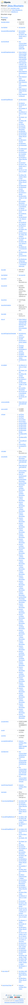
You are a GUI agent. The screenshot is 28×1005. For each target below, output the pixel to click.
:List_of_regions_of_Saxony (23, 171)
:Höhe (21, 346)
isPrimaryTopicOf (7, 785)
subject (4, 365)
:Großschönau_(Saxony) (22, 223)
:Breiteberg (23, 133)
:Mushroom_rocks (22, 226)
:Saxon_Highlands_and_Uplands (22, 36)
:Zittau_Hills (23, 817)
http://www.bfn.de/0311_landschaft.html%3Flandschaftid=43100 (23, 66)
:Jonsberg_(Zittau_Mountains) (23, 159)
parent (4, 286)
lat (3, 730)
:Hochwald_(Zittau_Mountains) (23, 136)
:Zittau (21, 124)
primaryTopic (7, 985)
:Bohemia (22, 143)
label (3, 451)
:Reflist (21, 354)
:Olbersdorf (23, 148)
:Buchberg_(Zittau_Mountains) (23, 182)
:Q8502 (23, 423)
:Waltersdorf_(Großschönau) (23, 248)
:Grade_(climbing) (22, 924)
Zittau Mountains (15, 5)
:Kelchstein (22, 185)
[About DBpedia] (5, 2)
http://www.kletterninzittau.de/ (23, 73)
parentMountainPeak (8, 31)
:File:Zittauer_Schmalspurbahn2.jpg (23, 264)
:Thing (21, 414)
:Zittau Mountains (22, 457)
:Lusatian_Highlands (23, 849)
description (5, 22)
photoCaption (6, 305)
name (3, 278)
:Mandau (22, 131)
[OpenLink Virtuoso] (8, 995)
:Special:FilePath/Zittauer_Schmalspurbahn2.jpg (23, 771)
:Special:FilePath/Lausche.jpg (23, 779)
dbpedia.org (14, 12)
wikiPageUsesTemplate (8, 333)
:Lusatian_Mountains (22, 32)
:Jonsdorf (22, 163)
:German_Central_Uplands (22, 342)
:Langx (21, 353)
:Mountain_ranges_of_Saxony (23, 197)
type (3, 414)
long (3, 735)
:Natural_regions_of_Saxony (23, 113)
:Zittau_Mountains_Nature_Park (23, 176)
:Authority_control (22, 334)
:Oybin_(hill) (23, 801)
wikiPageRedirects (8, 817)
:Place (21, 416)
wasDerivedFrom (7, 741)
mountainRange (7, 801)
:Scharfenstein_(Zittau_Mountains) (23, 234)
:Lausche (22, 27)
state (3, 314)
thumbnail (5, 41)
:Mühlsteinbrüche (22, 188)
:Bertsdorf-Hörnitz (22, 140)
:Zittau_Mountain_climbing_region (23, 820)
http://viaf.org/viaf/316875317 (23, 467)
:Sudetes (22, 885)
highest (4, 27)
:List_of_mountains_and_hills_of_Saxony (23, 934)
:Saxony (22, 103)
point (4, 409)
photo (4, 300)
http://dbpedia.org (17, 10)
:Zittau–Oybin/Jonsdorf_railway (23, 876)
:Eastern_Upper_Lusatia (22, 945)
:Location (22, 419)
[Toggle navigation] (25, 2)
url (3, 319)
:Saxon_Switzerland (22, 856)
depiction (4, 751)
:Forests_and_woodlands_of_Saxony (23, 206)
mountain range (15, 8)
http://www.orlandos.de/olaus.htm (23, 90)
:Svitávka (22, 948)
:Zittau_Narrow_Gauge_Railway (22, 243)
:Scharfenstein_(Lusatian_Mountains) (23, 154)
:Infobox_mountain (23, 350)
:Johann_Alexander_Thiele (23, 956)
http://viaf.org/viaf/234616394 (23, 403)
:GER (21, 339)
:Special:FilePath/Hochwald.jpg (23, 754)
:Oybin (21, 150)
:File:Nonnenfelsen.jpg (23, 260)
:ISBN (21, 347)
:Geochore (22, 943)
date (3, 270)
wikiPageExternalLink (8, 52)
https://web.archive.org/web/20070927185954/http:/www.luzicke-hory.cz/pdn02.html (23, 325)
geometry (5, 721)
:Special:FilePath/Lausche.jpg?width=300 (23, 45)
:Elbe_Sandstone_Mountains (23, 871)
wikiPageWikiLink (7, 99)
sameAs (5, 402)
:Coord (21, 337)
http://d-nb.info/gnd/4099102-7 (22, 475)
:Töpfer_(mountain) (22, 239)
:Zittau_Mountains (22, 121)
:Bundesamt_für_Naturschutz (23, 218)
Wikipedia (20, 999)
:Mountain (22, 425)
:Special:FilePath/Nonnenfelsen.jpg (23, 762)
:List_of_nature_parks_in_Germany (23, 939)
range (5, 971)
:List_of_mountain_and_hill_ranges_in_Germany (23, 910)
